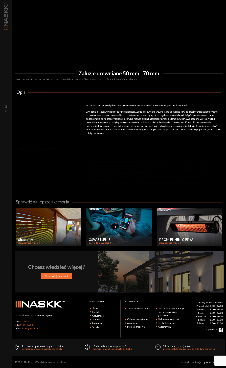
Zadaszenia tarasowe (138, 308)
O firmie (96, 319)
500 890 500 (25, 321)
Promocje (97, 323)
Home (95, 308)
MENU (6, 108)
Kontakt (96, 311)
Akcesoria (132, 323)
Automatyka (164, 326)
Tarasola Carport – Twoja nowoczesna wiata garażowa (171, 312)
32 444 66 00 (26, 324)
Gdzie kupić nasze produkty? (43, 347)
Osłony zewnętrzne (137, 319)
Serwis (95, 327)
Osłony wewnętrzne (168, 319)
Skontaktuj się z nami (189, 347)
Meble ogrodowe (136, 326)
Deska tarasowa (166, 323)
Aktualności (98, 315)
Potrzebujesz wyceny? (112, 347)
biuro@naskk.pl (30, 328)
